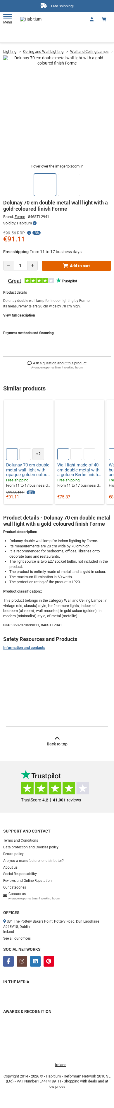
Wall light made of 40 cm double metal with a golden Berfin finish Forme (78, 470)
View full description (19, 315)
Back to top (57, 744)
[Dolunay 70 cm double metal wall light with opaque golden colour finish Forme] (28, 424)
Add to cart (80, 265)
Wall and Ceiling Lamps (89, 51)
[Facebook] (8, 961)
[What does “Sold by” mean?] (35, 223)
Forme (20, 216)
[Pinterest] (49, 961)
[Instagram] (22, 961)
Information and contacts (24, 647)
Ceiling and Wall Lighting (43, 51)
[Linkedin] (35, 961)
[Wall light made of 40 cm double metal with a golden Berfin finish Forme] (79, 424)
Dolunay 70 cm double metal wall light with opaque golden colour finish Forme (27, 470)
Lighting (9, 51)
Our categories (14, 887)
